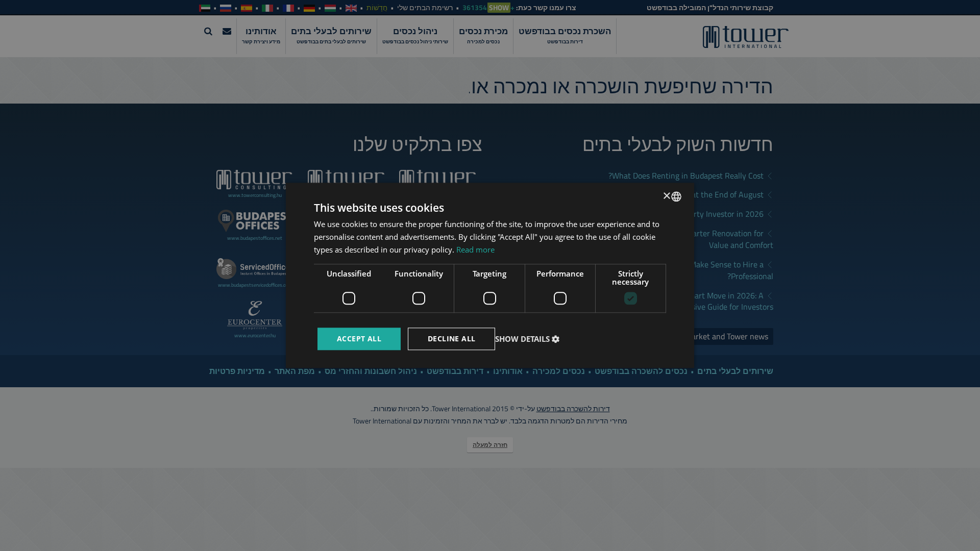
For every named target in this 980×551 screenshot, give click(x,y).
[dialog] (490, 275)
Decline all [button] (451, 338)
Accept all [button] (359, 338)
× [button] (667, 196)
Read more (475, 249)
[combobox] (676, 196)
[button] (528, 338)
